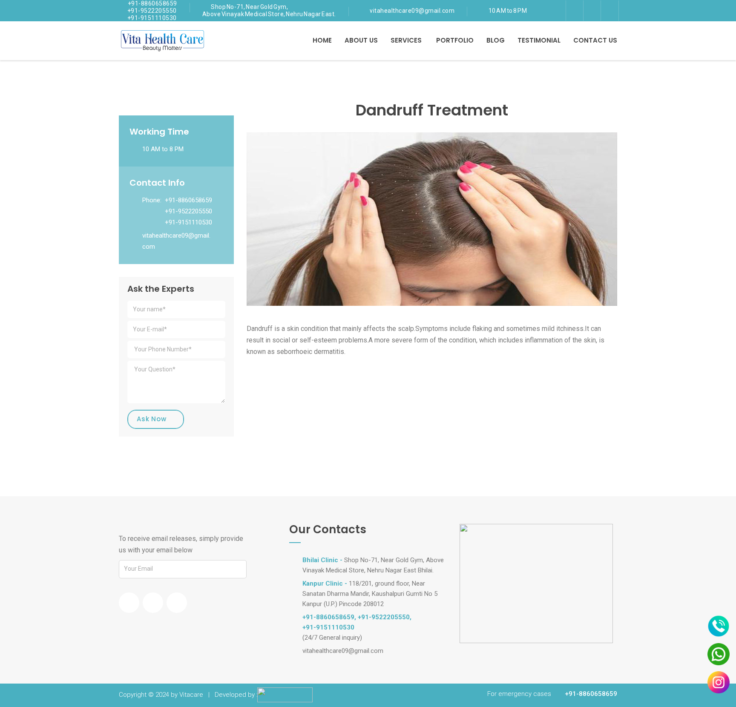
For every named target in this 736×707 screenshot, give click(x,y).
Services (406, 40)
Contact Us (595, 40)
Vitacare (191, 694)
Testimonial (539, 40)
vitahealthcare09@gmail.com (412, 10)
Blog (495, 40)
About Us (361, 40)
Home (322, 40)
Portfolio (455, 40)
